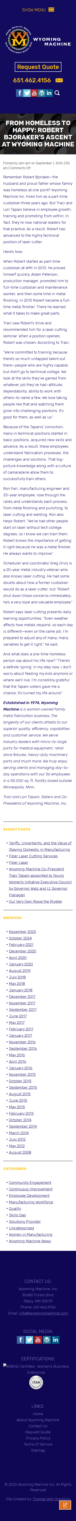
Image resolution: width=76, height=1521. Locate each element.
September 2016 (23, 1048)
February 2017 (21, 1029)
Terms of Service (38, 1444)
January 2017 (20, 1035)
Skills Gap (17, 1215)
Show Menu (34, 10)
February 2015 (21, 1113)
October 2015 (20, 1081)
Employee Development (29, 1195)
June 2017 (18, 1016)
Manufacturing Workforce (31, 1202)
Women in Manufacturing (30, 1234)
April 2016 (17, 1061)
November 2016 (22, 1042)
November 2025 (22, 931)
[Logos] (20, 93)
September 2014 (23, 1126)
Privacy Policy (38, 1438)
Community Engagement (30, 1182)
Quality (15, 1208)
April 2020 (18, 957)
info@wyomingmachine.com (43, 1313)
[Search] (57, 92)
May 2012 (17, 1146)
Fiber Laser (18, 862)
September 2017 (22, 1009)
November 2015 (22, 1074)
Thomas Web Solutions (51, 1499)
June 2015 (18, 1100)
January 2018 (20, 990)
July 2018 (17, 977)
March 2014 (19, 1133)
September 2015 (23, 1087)
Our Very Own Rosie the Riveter (35, 901)
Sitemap (38, 1450)
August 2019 (20, 970)
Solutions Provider (25, 1221)
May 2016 (17, 1055)
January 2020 (21, 964)
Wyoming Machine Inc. (36, 1484)
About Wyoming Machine (38, 1420)
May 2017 (17, 1022)
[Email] (59, 80)
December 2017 (22, 996)
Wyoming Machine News (30, 1241)
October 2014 (20, 1120)
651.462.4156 (32, 80)
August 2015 (20, 1094)
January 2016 (20, 1068)
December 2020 (22, 951)
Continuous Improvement (30, 1189)
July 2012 (17, 1139)
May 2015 (17, 1107)
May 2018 (17, 983)
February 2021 (21, 944)
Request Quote (38, 66)
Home (38, 1413)
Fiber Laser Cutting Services (33, 856)
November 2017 (22, 1003)
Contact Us (38, 1426)
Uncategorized (21, 1228)
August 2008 (20, 1152)
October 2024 (20, 938)
